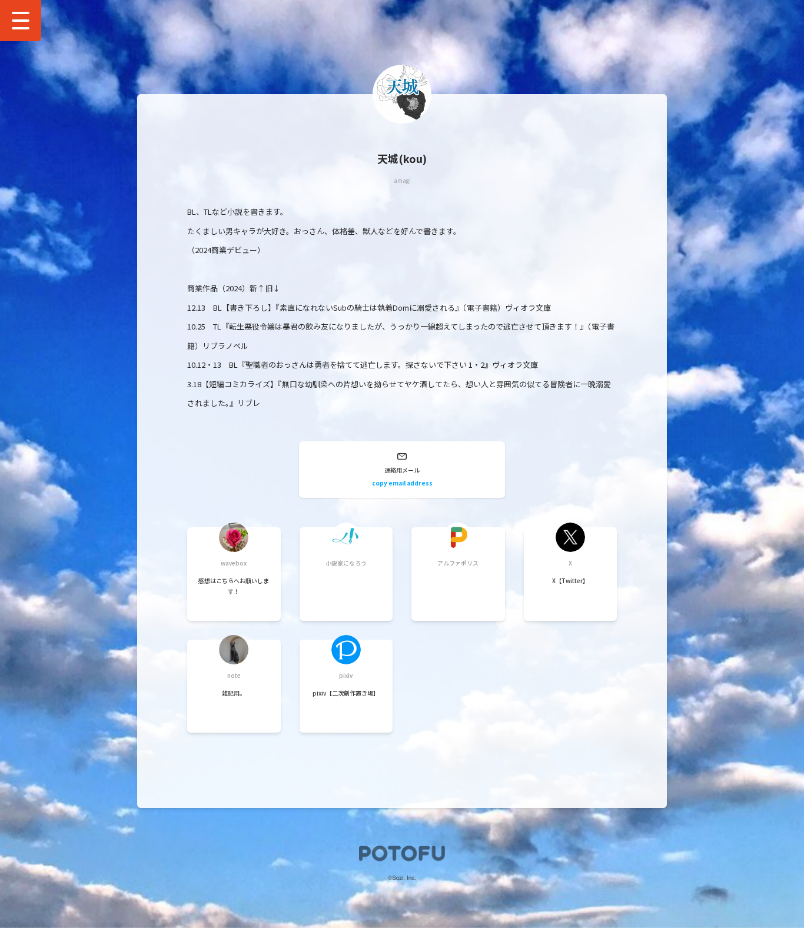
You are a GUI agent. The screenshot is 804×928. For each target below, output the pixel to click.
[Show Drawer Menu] (20, 20)
